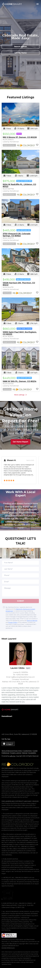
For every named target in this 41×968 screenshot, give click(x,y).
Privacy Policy (12, 622)
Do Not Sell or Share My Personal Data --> (15, 746)
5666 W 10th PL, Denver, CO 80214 (19, 381)
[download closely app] (8, 744)
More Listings (19, 395)
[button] (12, 4)
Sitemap (24, 753)
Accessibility (32, 753)
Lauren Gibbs (17, 668)
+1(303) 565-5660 (8, 729)
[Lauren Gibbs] (20, 653)
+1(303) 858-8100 (8, 723)
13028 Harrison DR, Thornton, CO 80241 (19, 284)
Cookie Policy (27, 751)
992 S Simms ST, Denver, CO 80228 (20, 137)
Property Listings (15, 753)
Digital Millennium (8, 948)
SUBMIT (20, 601)
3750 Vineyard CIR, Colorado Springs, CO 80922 (16, 235)
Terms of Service (32, 620)
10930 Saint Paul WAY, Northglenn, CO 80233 (20, 333)
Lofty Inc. (12, 756)
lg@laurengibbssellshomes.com (13, 731)
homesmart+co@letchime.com (27, 723)
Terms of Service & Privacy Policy (12, 751)
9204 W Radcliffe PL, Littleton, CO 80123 (19, 185)
